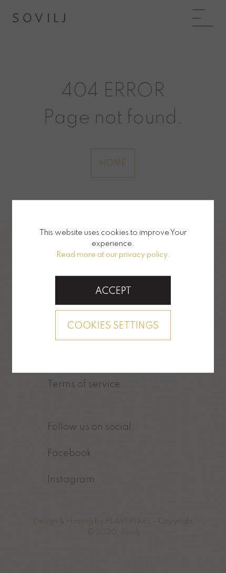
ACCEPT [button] (113, 291)
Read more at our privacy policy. (113, 254)
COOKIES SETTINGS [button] (113, 326)
